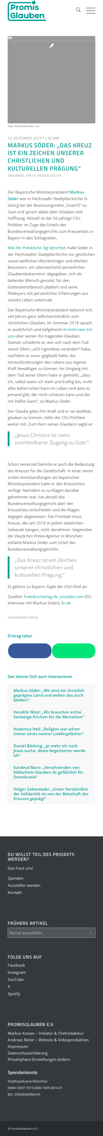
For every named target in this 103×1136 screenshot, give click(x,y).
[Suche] (76, 10)
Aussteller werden (24, 885)
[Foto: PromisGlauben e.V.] (51, 79)
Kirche (31, 175)
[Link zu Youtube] (68, 1128)
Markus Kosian (26, 617)
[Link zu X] (75, 1128)
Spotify (14, 993)
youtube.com (72, 596)
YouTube (16, 979)
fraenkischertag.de (41, 596)
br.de (66, 602)
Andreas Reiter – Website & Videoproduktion (48, 1039)
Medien (43, 175)
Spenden (16, 878)
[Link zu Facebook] (52, 1128)
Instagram (17, 972)
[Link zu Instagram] (60, 1128)
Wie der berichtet (36, 247)
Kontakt (15, 892)
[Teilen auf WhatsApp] (73, 650)
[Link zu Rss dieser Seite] (91, 1128)
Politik (56, 175)
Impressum (18, 1046)
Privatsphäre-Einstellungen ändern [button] (39, 1059)
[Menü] (88, 10)
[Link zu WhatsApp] (83, 1128)
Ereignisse (16, 175)
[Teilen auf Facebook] (30, 650)
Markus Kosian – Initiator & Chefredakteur (46, 1033)
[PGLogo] (43, 10)
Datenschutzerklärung (28, 1053)
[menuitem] (76, 10)
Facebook (16, 965)
